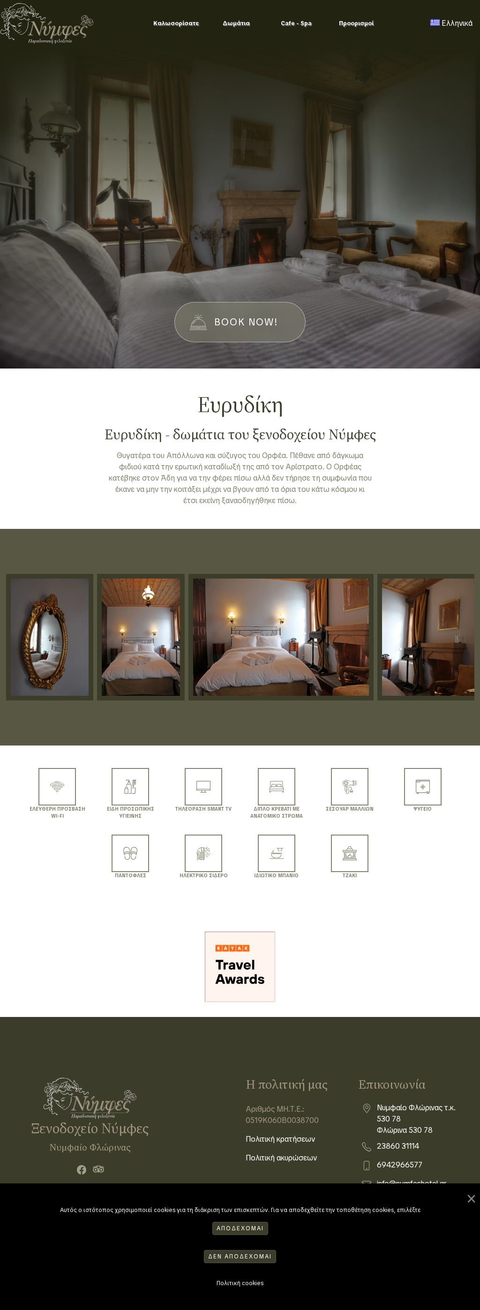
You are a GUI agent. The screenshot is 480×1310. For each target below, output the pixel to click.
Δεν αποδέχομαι (240, 1256)
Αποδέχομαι (240, 1228)
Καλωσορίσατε (176, 23)
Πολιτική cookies (240, 1283)
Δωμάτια (236, 23)
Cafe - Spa (296, 23)
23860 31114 (398, 1146)
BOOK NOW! (246, 322)
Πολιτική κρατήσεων (280, 1139)
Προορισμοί (356, 23)
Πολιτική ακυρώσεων (281, 1158)
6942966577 (399, 1165)
